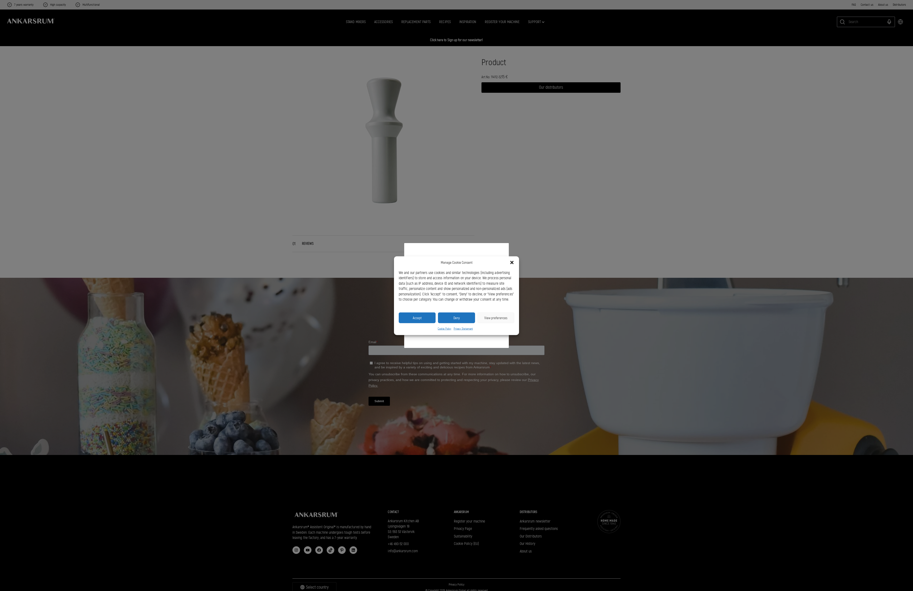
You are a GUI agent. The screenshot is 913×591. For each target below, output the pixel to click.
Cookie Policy (444, 328)
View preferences (495, 318)
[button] (512, 262)
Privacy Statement (463, 328)
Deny (456, 318)
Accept (417, 318)
